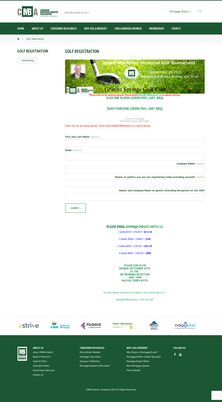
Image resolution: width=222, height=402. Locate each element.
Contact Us (38, 374)
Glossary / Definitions (90, 361)
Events (176, 28)
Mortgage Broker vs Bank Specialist (144, 356)
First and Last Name (82, 136)
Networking (28, 60)
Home (20, 28)
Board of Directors (42, 356)
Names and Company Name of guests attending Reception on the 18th (162, 190)
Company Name (191, 163)
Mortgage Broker (179, 11)
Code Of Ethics (40, 361)
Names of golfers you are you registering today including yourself (160, 177)
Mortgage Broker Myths (138, 361)
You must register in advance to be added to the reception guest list (134, 292)
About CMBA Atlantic (43, 352)
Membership (156, 28)
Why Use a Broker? (95, 28)
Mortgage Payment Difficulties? (95, 365)
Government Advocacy (44, 370)
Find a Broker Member (128, 28)
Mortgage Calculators (90, 356)
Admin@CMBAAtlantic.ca (149, 94)
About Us (37, 28)
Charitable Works (41, 365)
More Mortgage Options (138, 365)
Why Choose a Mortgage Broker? (142, 352)
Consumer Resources (64, 28)
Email (73, 150)
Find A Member (134, 370)
